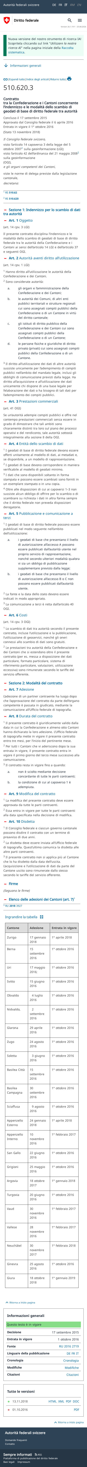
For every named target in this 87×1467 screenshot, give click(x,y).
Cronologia (71, 1360)
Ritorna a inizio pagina (19, 1302)
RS (11, 192)
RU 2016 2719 (69, 1346)
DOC (76, 1401)
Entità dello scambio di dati (36, 443)
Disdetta (22, 821)
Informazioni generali (22, 65)
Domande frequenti (16, 1440)
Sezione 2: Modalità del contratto (36, 683)
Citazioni (73, 1375)
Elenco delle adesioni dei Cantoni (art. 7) (41, 899)
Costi (18, 615)
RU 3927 (13, 905)
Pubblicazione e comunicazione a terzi (38, 515)
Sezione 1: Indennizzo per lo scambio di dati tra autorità (41, 211)
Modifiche (72, 1368)
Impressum (24, 1461)
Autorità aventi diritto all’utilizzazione (44, 258)
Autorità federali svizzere (21, 5)
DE (54, 5)
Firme (13, 883)
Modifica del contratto (32, 793)
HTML (53, 1401)
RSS (38, 1454)
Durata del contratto (31, 716)
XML (61, 1401)
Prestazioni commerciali (33, 401)
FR (60, 5)
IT (66, 5)
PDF (68, 1401)
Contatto (10, 1443)
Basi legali (9, 1461)
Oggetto (21, 220)
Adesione (21, 689)
